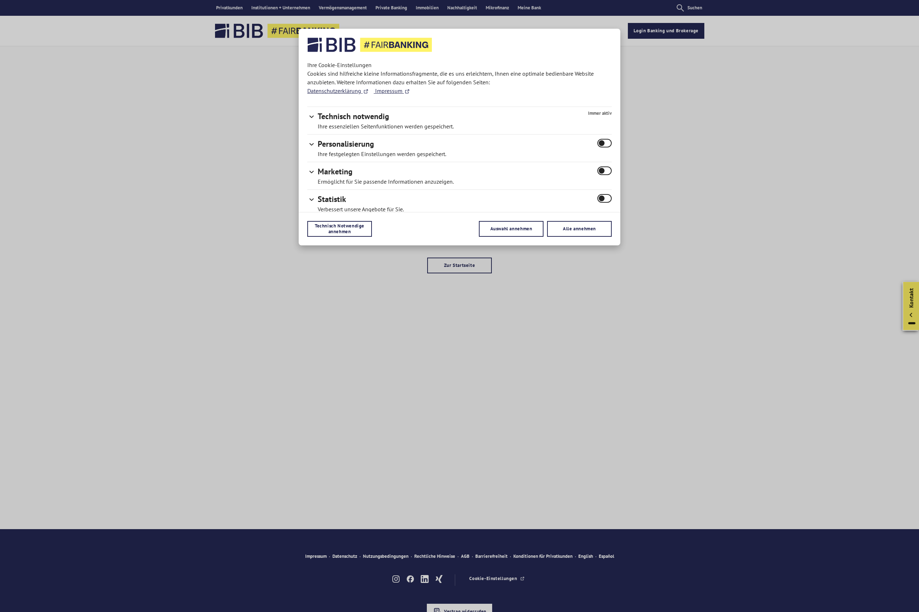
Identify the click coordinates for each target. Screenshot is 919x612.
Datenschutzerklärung (335, 90)
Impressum (389, 90)
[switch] (604, 143)
